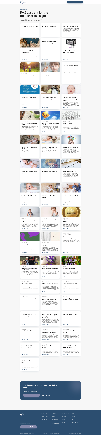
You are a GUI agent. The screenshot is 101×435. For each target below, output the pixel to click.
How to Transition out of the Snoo (70, 26)
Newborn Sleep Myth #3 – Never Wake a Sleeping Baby (29, 315)
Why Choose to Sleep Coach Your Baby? (29, 361)
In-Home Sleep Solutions (31, 2)
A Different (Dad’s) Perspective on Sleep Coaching (29, 268)
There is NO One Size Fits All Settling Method (50, 123)
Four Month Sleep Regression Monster (49, 346)
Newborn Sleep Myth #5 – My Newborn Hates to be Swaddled (49, 298)
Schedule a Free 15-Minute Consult (75, 2)
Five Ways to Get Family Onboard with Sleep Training (29, 148)
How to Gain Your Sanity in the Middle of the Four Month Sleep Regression (70, 99)
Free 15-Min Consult (75, 422)
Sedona (63, 420)
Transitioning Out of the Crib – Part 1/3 (71, 196)
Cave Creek (64, 417)
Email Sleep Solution (44, 420)
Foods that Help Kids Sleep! (69, 268)
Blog (52, 2)
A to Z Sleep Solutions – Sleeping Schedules (70, 66)
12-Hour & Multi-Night (44, 416)
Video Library (74, 417)
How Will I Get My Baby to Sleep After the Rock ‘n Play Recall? (29, 98)
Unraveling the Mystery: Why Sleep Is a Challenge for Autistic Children (30, 27)
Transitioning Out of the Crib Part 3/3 (50, 172)
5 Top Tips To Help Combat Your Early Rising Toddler (70, 346)
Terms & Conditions (56, 433)
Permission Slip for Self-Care (69, 171)
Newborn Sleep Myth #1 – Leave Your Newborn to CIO (70, 315)
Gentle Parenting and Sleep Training (30, 75)
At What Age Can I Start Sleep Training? (28, 220)
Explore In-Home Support (46, 395)
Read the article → (25, 59)
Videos (45, 2)
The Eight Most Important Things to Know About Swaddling (50, 42)
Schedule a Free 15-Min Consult (32, 395)
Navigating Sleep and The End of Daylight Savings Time (49, 148)
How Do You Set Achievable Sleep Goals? (29, 123)
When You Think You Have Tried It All (50, 220)
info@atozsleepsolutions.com (26, 423)
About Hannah (59, 2)
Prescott (63, 419)
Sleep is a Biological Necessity (28, 331)
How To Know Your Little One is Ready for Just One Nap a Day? (49, 331)
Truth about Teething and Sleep (29, 298)
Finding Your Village (67, 123)
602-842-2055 (23, 422)
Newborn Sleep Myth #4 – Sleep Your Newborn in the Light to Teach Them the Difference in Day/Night (71, 299)
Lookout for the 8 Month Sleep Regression (70, 331)
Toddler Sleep (54, 417)
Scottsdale (64, 416)
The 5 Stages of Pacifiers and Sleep (50, 268)
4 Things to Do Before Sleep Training (69, 220)
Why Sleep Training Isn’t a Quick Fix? (70, 235)
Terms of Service (50, 433)
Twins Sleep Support (55, 419)
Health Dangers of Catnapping (70, 283)
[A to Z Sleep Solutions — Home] (23, 2)
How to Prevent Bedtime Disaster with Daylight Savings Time (49, 98)
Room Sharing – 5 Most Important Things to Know (29, 51)
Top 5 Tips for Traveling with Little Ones (50, 283)
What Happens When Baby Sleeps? (71, 147)
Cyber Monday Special (27, 283)
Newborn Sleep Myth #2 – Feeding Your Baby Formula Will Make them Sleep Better (50, 316)
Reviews (49, 2)
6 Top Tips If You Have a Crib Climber (48, 196)
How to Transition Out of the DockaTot (48, 244)
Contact (63, 2)
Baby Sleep (53, 416)
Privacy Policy (45, 433)
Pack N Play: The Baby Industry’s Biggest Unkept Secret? (70, 51)
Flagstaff (63, 422)
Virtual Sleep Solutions (39, 2)
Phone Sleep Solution (44, 419)
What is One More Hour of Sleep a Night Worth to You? (29, 172)
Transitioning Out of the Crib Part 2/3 (29, 196)
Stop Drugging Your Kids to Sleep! (50, 75)
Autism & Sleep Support (55, 423)
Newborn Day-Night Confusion (29, 346)
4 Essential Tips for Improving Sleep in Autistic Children (49, 27)
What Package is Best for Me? (28, 244)
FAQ (55, 2)
